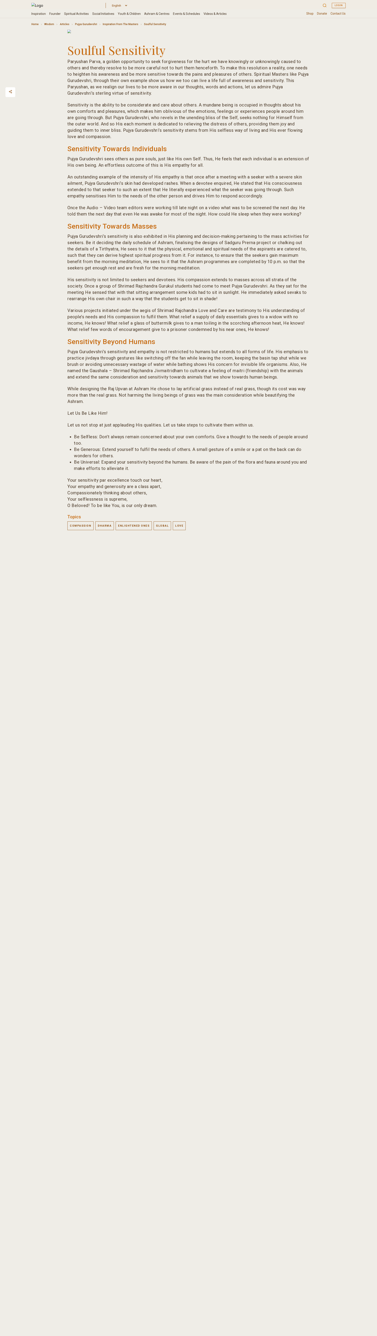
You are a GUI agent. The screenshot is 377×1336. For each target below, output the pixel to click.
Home (35, 24)
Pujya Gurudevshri (86, 24)
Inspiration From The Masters (120, 24)
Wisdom (49, 24)
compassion (80, 525)
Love (179, 525)
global (162, 525)
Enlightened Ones (133, 525)
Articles (64, 24)
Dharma (104, 525)
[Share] (10, 91)
